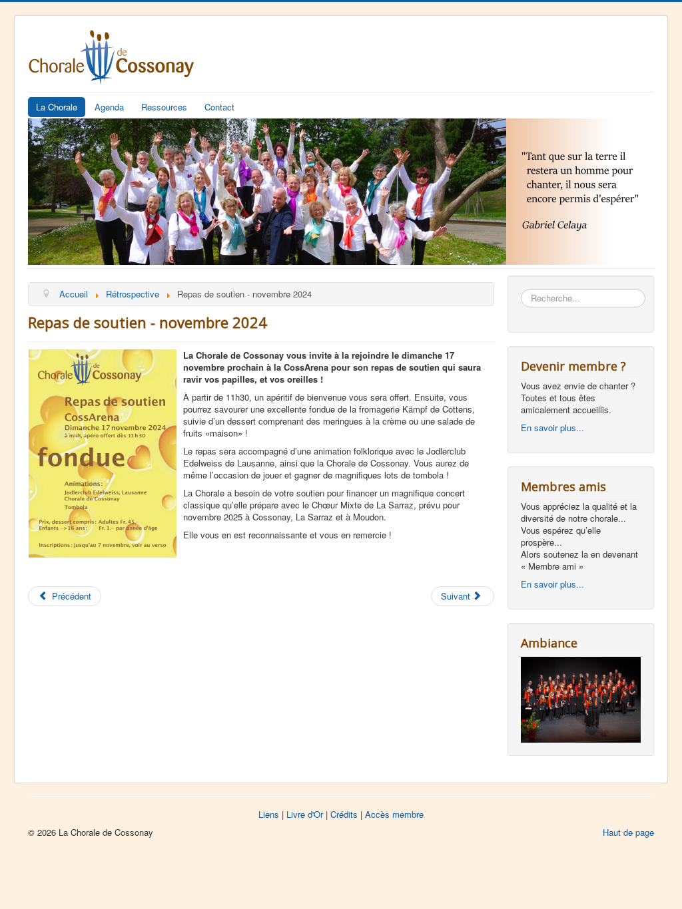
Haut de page (628, 832)
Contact (219, 106)
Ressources (164, 106)
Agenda (109, 106)
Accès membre (394, 814)
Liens (268, 814)
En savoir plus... (552, 427)
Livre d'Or (304, 814)
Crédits (344, 814)
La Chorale (56, 106)
